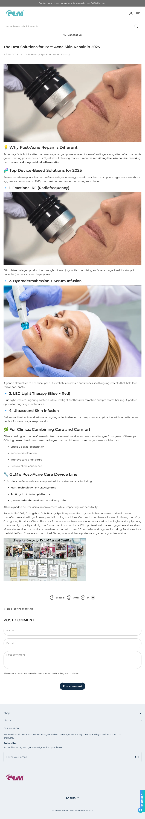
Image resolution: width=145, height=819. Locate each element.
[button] (137, 13)
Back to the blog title (20, 608)
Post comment (72, 686)
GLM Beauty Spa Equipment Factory (75, 810)
